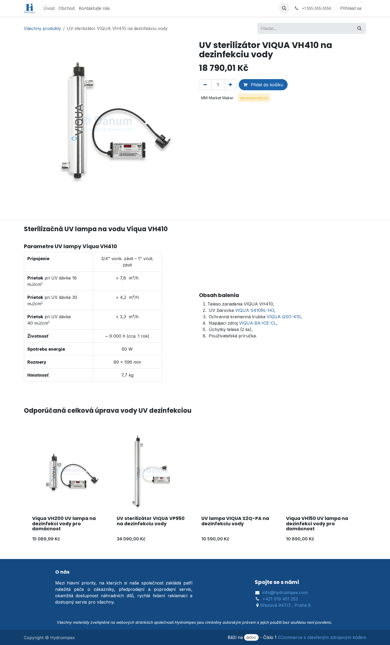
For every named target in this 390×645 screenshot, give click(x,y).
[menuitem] (49, 8)
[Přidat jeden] (230, 84)
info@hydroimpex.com (285, 592)
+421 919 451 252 (280, 598)
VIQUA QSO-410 (284, 316)
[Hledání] (359, 28)
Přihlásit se (351, 8)
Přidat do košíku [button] (266, 84)
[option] (195, 488)
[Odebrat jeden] (205, 84)
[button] (284, 8)
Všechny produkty (42, 28)
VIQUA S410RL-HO (254, 310)
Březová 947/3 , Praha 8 (285, 605)
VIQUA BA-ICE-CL (257, 323)
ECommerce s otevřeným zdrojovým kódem (322, 637)
